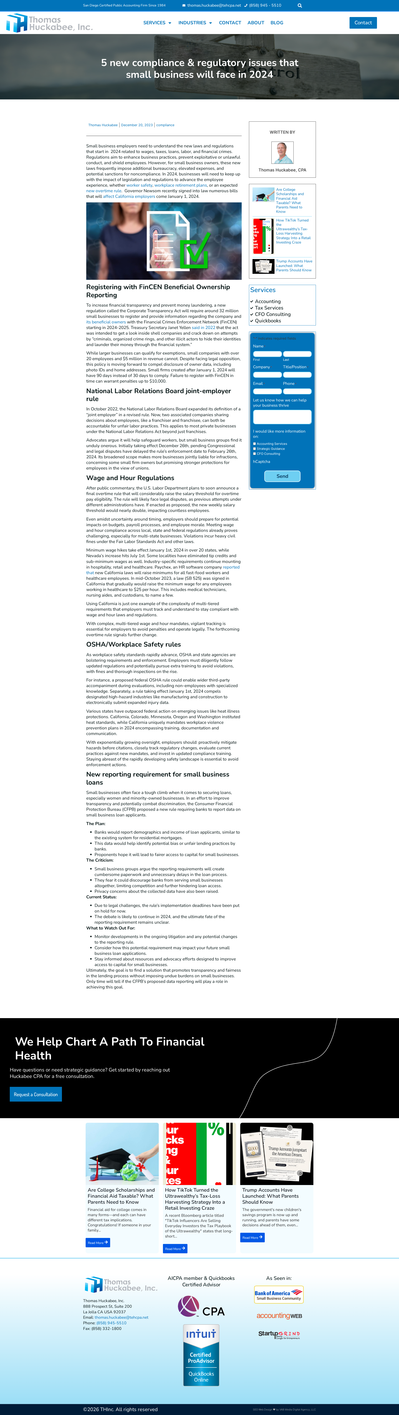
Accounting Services (272, 443)
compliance (165, 125)
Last (286, 359)
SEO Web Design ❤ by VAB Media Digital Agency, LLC (284, 1409)
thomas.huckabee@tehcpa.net (121, 1317)
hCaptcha (261, 461)
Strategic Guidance (271, 448)
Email (259, 383)
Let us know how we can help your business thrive (280, 403)
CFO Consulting (268, 453)
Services (154, 23)
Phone (289, 383)
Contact (230, 23)
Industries (192, 23)
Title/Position (295, 367)
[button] (300, 5)
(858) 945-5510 (111, 1323)
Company (262, 367)
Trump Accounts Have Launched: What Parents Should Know (294, 265)
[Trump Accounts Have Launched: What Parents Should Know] (276, 1154)
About (256, 23)
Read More (95, 1243)
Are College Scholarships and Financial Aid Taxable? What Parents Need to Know (290, 200)
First (256, 359)
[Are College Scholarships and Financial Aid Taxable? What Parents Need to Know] (122, 1154)
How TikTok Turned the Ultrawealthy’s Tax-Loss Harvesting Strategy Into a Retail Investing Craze (293, 231)
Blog (277, 23)
